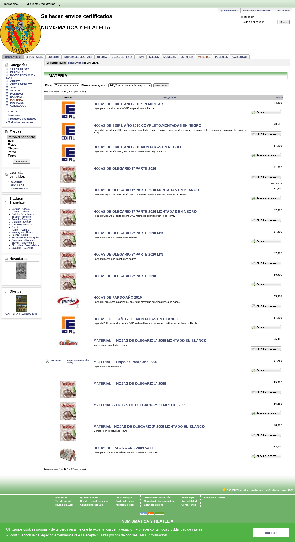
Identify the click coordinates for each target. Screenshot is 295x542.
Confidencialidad (153, 505)
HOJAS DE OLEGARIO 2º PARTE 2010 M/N (128, 254)
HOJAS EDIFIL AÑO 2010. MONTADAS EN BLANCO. (136, 319)
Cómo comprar (124, 497)
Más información (153, 535)
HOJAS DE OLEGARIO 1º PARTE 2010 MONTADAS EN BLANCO (146, 190)
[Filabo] (21, 145)
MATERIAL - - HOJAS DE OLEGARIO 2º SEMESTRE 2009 (140, 405)
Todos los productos (20, 122)
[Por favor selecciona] (21, 137)
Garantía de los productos (159, 501)
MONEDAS (169, 57)
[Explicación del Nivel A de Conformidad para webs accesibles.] (159, 514)
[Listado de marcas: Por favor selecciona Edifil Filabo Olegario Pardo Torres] (21, 156)
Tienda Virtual (13, 57)
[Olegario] (21, 148)
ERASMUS (53, 57)
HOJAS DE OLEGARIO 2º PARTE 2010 (125, 276)
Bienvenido (11, 4)
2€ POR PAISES (34, 57)
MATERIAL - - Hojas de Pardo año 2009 (125, 362)
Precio (279, 97)
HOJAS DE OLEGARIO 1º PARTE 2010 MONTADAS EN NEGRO (145, 211)
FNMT (140, 57)
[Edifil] (21, 141)
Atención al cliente (126, 505)
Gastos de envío (125, 501)
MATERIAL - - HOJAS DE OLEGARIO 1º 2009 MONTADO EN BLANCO (150, 340)
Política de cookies (214, 497)
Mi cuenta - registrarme (41, 4)
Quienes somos (229, 10)
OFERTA (102, 57)
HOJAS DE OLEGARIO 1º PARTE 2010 (125, 168)
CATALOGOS (239, 57)
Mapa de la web (64, 505)
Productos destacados (22, 118)
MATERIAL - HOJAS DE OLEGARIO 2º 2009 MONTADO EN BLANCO (149, 426)
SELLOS (154, 57)
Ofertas (13, 111)
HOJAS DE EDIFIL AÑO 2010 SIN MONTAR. (129, 104)
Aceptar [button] (270, 532)
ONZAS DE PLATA (122, 57)
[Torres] (21, 156)
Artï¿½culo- (170, 97)
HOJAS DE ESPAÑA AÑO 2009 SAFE (124, 448)
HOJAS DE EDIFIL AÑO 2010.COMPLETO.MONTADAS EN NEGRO (147, 125)
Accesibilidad (189, 501)
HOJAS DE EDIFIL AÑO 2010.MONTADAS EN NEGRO (137, 147)
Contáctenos (283, 10)
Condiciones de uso (91, 505)
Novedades (15, 115)
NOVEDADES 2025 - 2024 (78, 57)
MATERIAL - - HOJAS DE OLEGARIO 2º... (20, 185)
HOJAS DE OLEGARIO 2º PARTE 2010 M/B (128, 233)
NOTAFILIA (187, 57)
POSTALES (221, 57)
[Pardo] (21, 152)
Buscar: (249, 17)
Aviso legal (187, 497)
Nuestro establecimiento (257, 10)
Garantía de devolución (157, 497)
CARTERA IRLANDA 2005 (21, 313)
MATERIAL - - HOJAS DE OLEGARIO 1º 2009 (130, 383)
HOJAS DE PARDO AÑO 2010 (118, 297)
